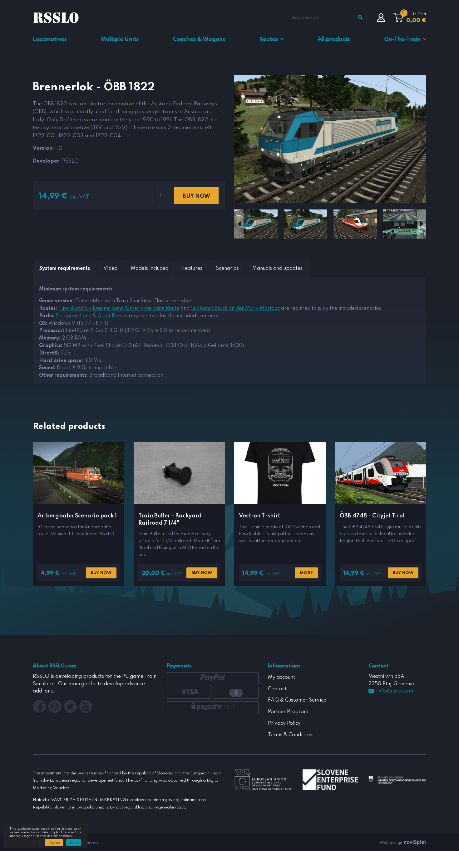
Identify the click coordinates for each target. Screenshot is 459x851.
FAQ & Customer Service (297, 700)
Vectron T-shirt (259, 516)
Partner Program (288, 711)
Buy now (196, 196)
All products (334, 39)
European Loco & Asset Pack (89, 316)
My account (281, 677)
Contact (277, 689)
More (306, 573)
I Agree (53, 843)
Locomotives (50, 39)
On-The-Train (402, 39)
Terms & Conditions (290, 735)
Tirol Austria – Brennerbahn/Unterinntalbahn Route (118, 308)
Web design (391, 843)
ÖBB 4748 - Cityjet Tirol (372, 516)
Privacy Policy (284, 723)
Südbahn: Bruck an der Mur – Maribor (235, 308)
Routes (268, 39)
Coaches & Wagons (199, 39)
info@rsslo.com (395, 691)
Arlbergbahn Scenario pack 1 (77, 516)
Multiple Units (120, 39)
